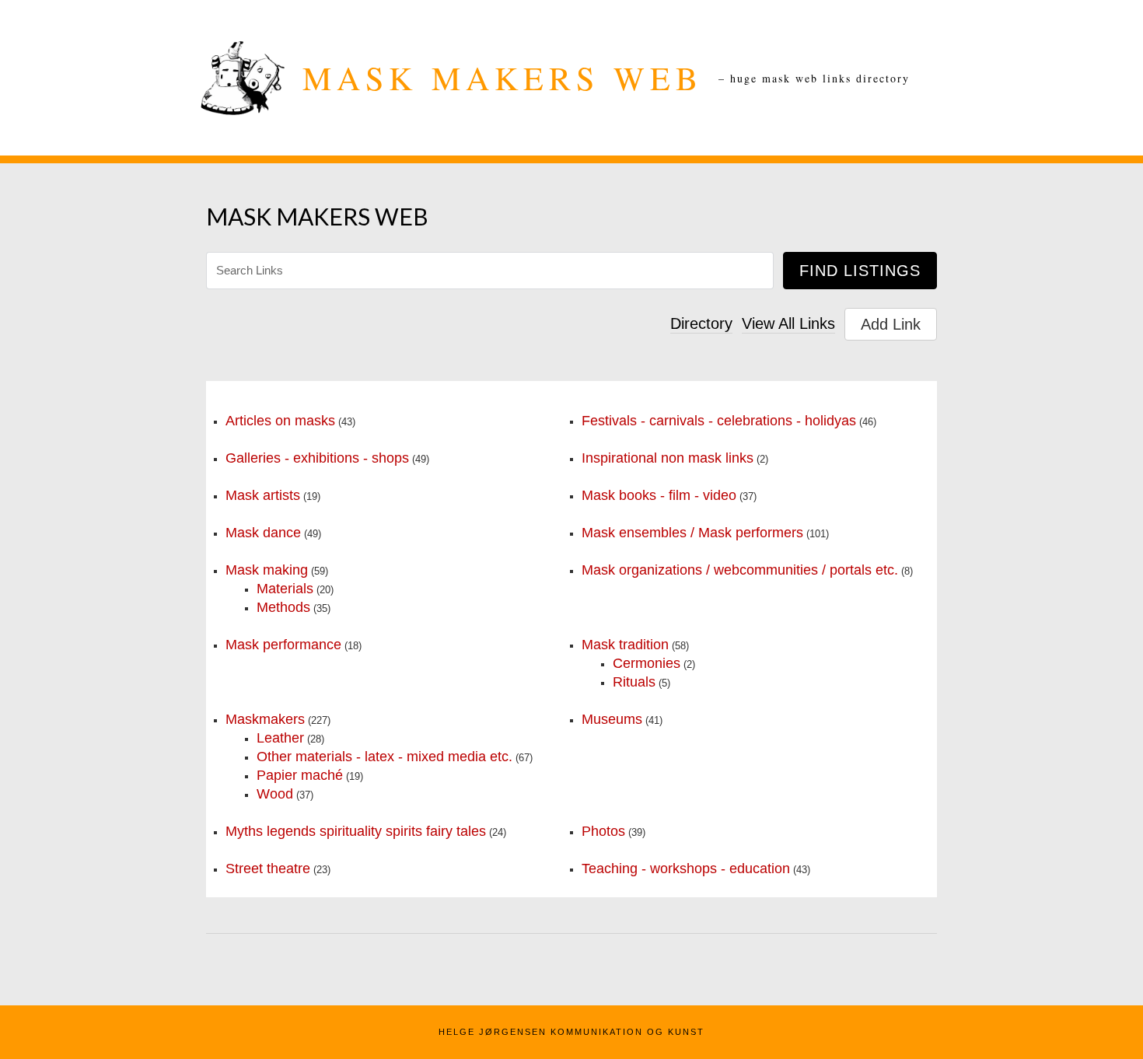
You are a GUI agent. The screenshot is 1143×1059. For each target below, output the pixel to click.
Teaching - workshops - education (686, 868)
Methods (283, 607)
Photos (603, 831)
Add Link (891, 324)
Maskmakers (265, 719)
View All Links (788, 323)
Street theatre (267, 868)
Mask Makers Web (502, 78)
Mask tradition (625, 644)
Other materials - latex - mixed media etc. (384, 756)
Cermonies (646, 663)
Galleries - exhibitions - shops (317, 458)
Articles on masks (280, 420)
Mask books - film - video (659, 495)
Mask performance (283, 644)
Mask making (266, 570)
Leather (280, 738)
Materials (285, 588)
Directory (701, 323)
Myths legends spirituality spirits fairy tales (355, 831)
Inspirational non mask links (667, 458)
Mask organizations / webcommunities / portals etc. (740, 570)
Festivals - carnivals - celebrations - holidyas (719, 420)
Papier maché (300, 775)
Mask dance (263, 532)
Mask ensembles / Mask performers (692, 532)
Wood (275, 794)
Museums (612, 719)
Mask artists (262, 495)
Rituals (634, 682)
